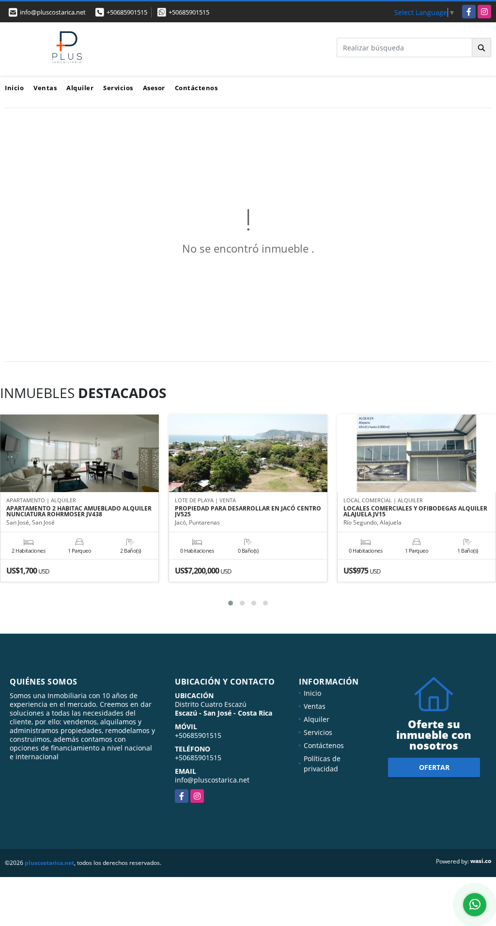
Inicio (14, 87)
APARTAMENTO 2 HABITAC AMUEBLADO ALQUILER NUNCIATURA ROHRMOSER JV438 (79, 511)
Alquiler (79, 87)
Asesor (154, 87)
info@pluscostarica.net (212, 779)
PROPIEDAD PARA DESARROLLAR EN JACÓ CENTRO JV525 (248, 511)
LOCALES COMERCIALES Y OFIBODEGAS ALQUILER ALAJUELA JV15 (415, 511)
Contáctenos (196, 87)
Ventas (45, 87)
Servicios (118, 87)
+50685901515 (127, 12)
